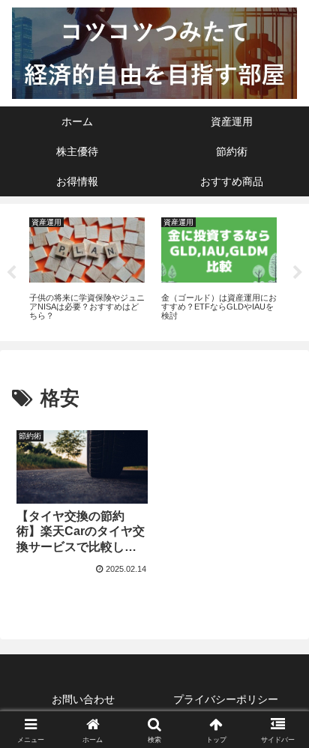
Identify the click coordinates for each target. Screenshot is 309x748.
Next (297, 272)
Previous (11, 272)
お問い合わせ (83, 699)
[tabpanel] (87, 270)
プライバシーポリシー (225, 699)
